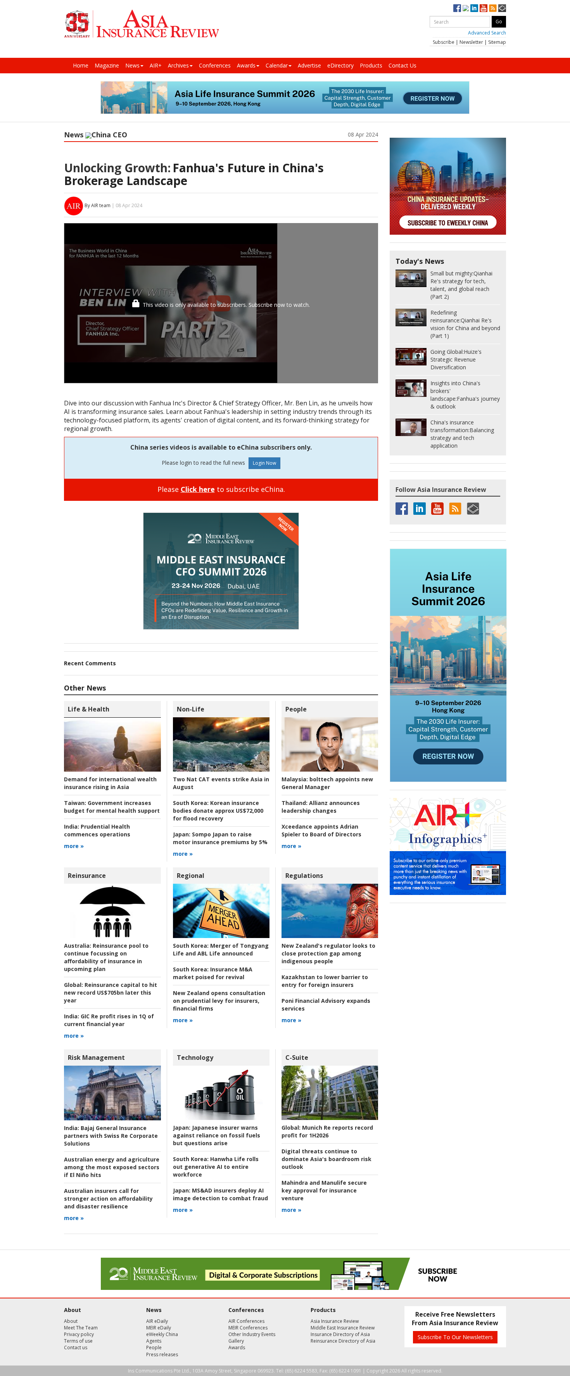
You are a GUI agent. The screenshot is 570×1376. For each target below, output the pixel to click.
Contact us (75, 1347)
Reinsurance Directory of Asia (343, 1341)
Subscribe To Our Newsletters (455, 1337)
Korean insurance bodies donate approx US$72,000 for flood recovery (218, 810)
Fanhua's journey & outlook (465, 394)
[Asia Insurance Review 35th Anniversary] (141, 24)
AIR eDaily (157, 1321)
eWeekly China (162, 1334)
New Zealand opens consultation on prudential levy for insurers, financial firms (219, 1000)
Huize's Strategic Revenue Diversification (456, 359)
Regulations (304, 875)
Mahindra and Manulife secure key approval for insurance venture (324, 1190)
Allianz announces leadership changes (321, 806)
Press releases (162, 1354)
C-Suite (296, 1057)
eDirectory (340, 65)
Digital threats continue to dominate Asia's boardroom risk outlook (326, 1159)
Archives (178, 65)
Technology (195, 1057)
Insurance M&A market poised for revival (212, 973)
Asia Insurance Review (335, 1321)
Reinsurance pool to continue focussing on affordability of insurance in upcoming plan (106, 957)
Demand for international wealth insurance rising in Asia (110, 783)
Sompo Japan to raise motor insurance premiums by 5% (220, 838)
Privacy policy (79, 1334)
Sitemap (497, 42)
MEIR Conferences (248, 1327)
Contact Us (402, 65)
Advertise (309, 65)
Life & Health (88, 709)
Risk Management (96, 1057)
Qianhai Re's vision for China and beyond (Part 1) (465, 324)
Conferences (215, 65)
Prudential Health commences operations (97, 830)
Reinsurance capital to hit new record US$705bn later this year (110, 992)
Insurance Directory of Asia (340, 1334)
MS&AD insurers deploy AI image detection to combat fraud (220, 1194)
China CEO (109, 134)
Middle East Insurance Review (343, 1327)
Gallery (236, 1341)
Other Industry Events (251, 1334)
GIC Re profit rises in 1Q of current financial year (109, 1020)
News (132, 65)
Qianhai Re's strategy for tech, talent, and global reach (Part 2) (461, 285)
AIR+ (156, 65)
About (71, 1321)
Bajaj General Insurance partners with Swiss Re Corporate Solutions (111, 1135)
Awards (246, 65)
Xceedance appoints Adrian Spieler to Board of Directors (321, 830)
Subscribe (443, 42)
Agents (153, 1341)
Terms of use (78, 1341)
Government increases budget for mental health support (112, 806)
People (296, 709)
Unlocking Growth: (117, 168)
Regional (190, 875)
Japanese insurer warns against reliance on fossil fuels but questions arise (216, 1135)
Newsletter (471, 42)
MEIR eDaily (158, 1327)
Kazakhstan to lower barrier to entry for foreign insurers (325, 980)
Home (80, 65)
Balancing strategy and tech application (462, 434)
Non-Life (190, 709)
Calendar (277, 65)
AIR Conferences (246, 1321)
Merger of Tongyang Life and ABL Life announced (221, 949)
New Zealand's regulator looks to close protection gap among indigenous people (328, 953)
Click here (198, 489)
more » (74, 846)
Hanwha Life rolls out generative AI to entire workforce (216, 1166)
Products (371, 65)
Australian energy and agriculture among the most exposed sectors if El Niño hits (111, 1167)
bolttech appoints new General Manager (327, 783)
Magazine (107, 65)
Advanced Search (487, 32)
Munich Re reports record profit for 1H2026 (327, 1131)
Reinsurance (87, 875)
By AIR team (98, 205)
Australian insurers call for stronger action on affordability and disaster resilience (108, 1198)
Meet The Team (81, 1327)
